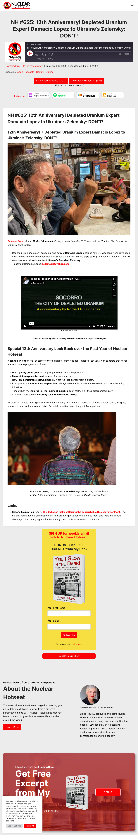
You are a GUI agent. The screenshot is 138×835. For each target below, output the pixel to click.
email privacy (76, 644)
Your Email (53, 621)
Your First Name (56, 608)
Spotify (40, 72)
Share (50, 59)
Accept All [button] (30, 826)
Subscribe (39, 59)
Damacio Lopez (16, 241)
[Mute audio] (37, 55)
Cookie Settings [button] (14, 826)
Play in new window (32, 66)
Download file (12, 66)
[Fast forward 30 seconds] (53, 54)
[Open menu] (132, 5)
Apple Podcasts (25, 72)
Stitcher (50, 72)
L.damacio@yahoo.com (55, 264)
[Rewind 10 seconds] (42, 54)
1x (48, 55)
